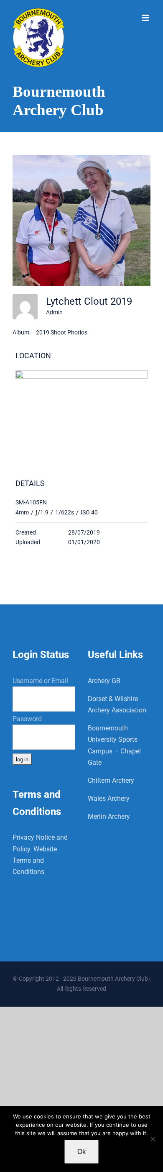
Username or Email (40, 681)
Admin (54, 312)
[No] (152, 1139)
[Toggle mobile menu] (146, 17)
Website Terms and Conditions (35, 860)
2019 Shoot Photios (61, 332)
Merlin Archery (109, 816)
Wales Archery (109, 798)
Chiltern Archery (111, 780)
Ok (81, 1151)
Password (27, 719)
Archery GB (104, 681)
